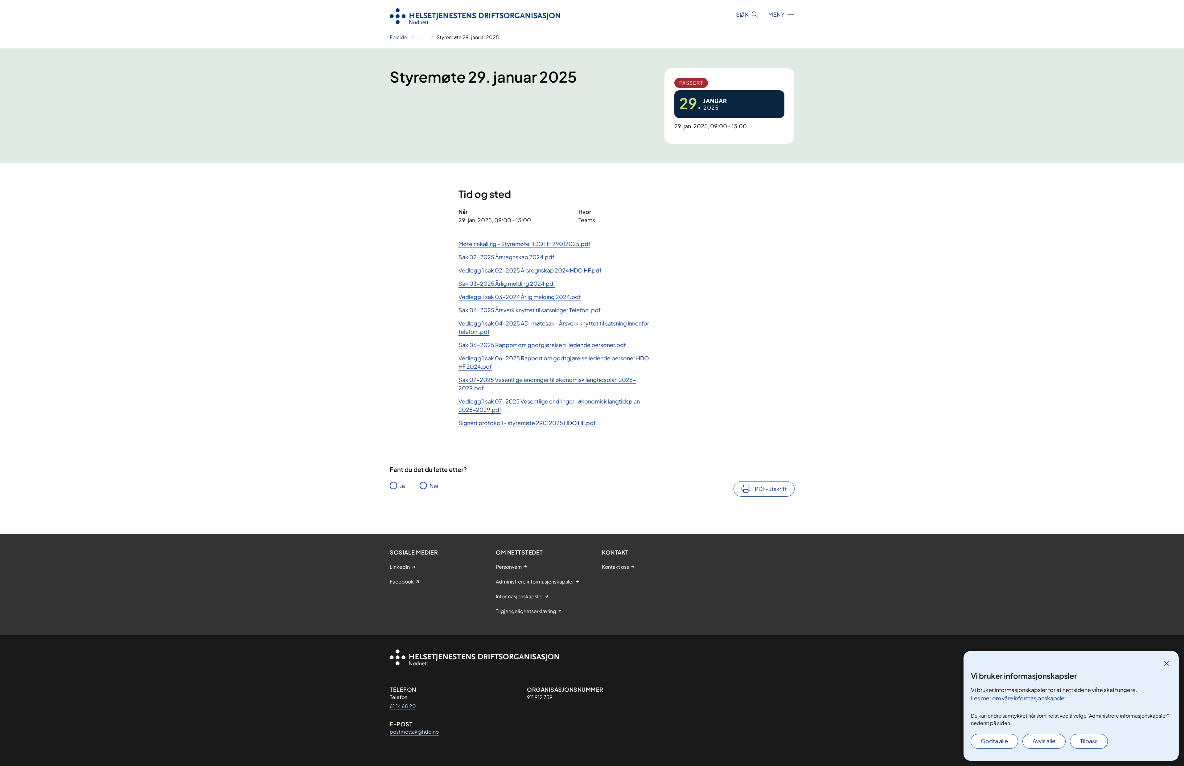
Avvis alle (1044, 740)
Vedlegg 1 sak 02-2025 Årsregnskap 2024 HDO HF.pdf (530, 270)
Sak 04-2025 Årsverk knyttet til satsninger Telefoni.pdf (529, 309)
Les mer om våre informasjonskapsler (1018, 698)
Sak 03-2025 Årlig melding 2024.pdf (506, 283)
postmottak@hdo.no (414, 731)
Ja (402, 485)
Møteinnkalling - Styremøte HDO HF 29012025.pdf (524, 243)
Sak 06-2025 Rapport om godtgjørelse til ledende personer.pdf (542, 344)
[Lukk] (1166, 663)
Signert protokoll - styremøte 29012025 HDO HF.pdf (527, 422)
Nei (434, 485)
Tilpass (1089, 740)
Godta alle (994, 740)
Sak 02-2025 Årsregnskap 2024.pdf (506, 256)
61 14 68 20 (403, 706)
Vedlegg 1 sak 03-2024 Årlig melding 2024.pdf (519, 296)
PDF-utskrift (771, 488)
